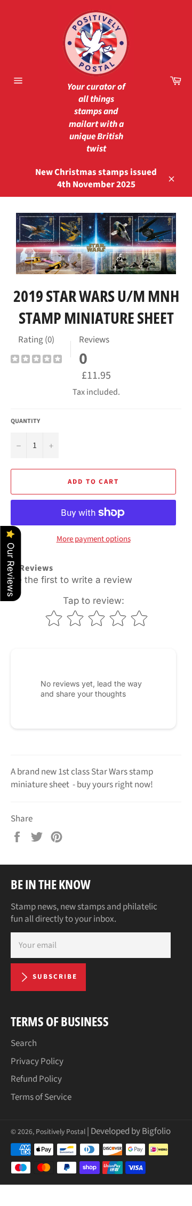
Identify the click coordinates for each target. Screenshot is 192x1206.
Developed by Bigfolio (131, 1131)
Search (24, 1043)
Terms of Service (41, 1097)
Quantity (25, 421)
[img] (36, 360)
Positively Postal (60, 1132)
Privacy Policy (37, 1061)
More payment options (94, 539)
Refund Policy (36, 1079)
